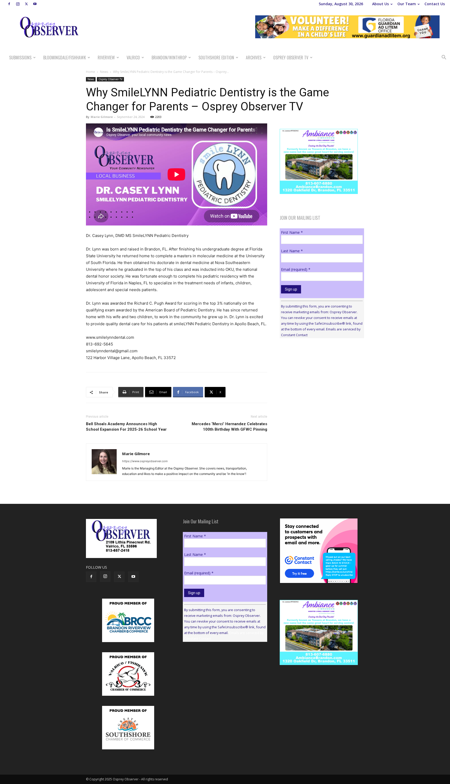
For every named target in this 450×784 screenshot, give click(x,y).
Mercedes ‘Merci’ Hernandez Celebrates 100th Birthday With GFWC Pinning (229, 427)
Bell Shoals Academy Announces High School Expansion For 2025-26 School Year (126, 427)
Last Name (292, 250)
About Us (380, 3)
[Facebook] (9, 4)
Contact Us (434, 3)
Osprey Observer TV (290, 57)
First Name (292, 232)
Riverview (106, 57)
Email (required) (295, 269)
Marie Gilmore (102, 117)
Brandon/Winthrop (169, 57)
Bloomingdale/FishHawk (64, 57)
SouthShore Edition (216, 57)
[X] (26, 4)
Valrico (133, 57)
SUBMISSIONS (20, 57)
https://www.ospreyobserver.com (145, 461)
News (104, 72)
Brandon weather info (319, 390)
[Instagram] (18, 4)
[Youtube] (35, 4)
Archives (253, 57)
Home (90, 72)
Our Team (406, 3)
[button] (444, 57)
